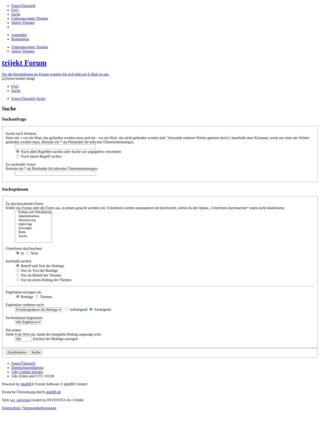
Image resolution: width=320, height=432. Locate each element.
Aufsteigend (78, 309)
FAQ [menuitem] (15, 86)
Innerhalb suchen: (19, 261)
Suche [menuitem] (15, 91)
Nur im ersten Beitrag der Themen (45, 280)
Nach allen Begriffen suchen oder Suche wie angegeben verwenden (70, 152)
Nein (34, 253)
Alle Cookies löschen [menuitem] (27, 372)
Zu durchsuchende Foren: (25, 204)
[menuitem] (23, 6)
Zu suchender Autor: (21, 164)
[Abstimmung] (33, 220)
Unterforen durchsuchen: (24, 248)
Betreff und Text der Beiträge (42, 266)
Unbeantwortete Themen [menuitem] (29, 47)
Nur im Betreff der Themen (40, 275)
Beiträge (26, 297)
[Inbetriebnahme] (33, 216)
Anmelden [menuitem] (19, 35)
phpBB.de (53, 392)
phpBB (26, 384)
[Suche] (33, 236)
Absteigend (102, 309)
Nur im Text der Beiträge (39, 271)
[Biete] (33, 232)
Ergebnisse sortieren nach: (25, 305)
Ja (22, 253)
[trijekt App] (33, 224)
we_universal (20, 400)
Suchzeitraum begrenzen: (24, 318)
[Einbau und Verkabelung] (33, 212)
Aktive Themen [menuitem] (22, 51)
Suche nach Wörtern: (21, 134)
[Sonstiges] (33, 228)
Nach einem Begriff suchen (40, 156)
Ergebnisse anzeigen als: (24, 292)
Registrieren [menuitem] (20, 39)
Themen (45, 297)
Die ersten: (14, 330)
